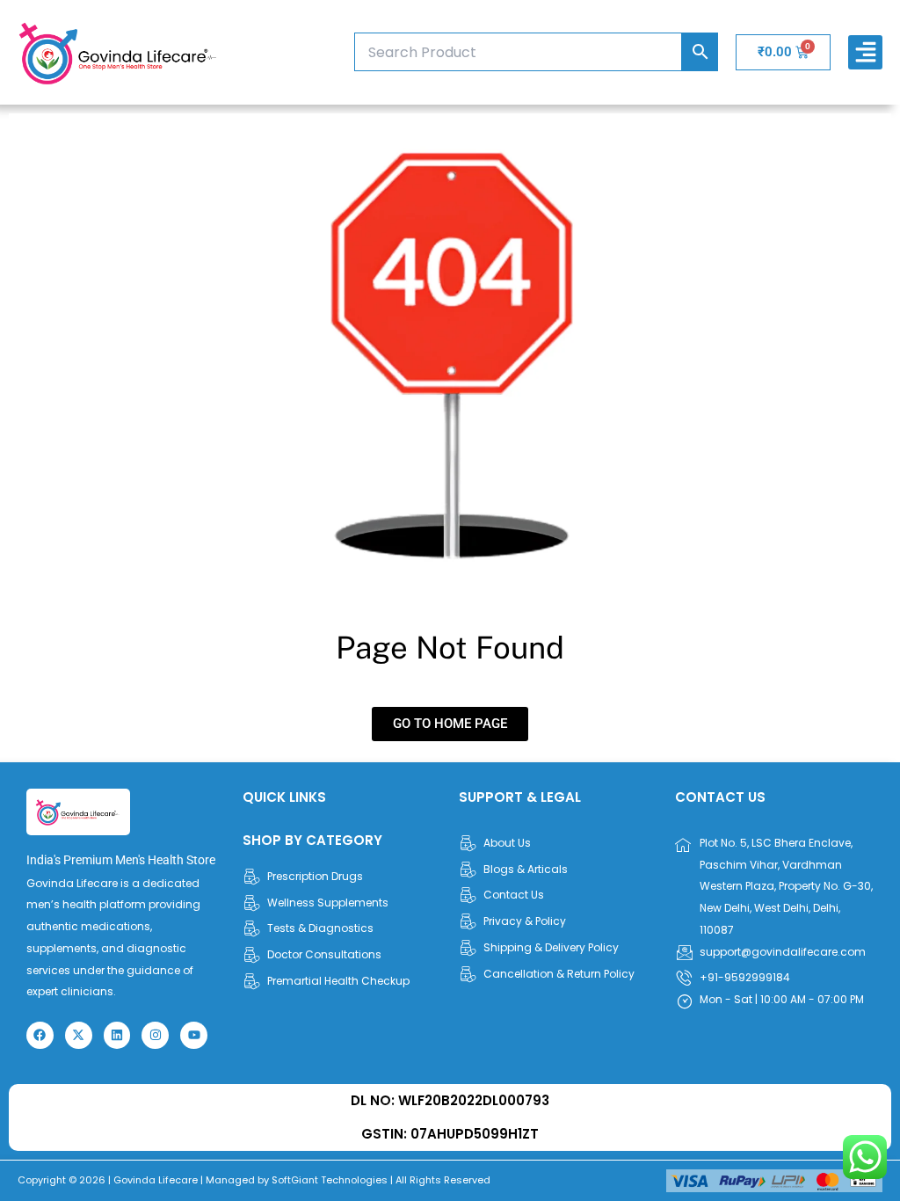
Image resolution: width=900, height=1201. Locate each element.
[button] (865, 52)
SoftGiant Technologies (330, 1180)
